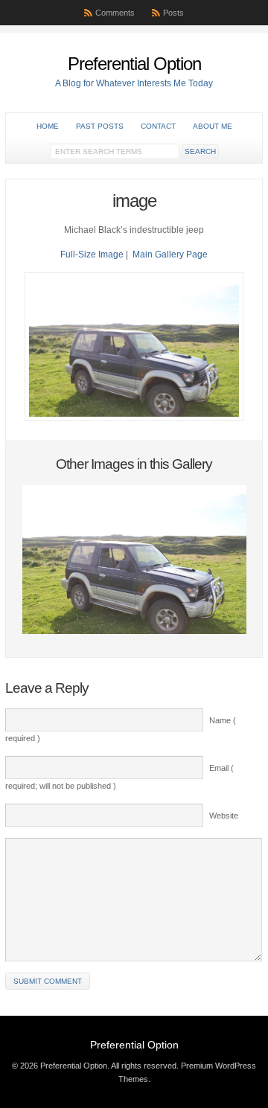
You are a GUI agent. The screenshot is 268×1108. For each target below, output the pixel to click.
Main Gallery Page (170, 254)
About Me (212, 126)
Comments (115, 12)
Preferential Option (134, 64)
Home (47, 126)
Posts (173, 12)
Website (223, 815)
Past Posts (100, 126)
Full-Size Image (92, 254)
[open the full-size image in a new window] (134, 418)
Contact (158, 126)
